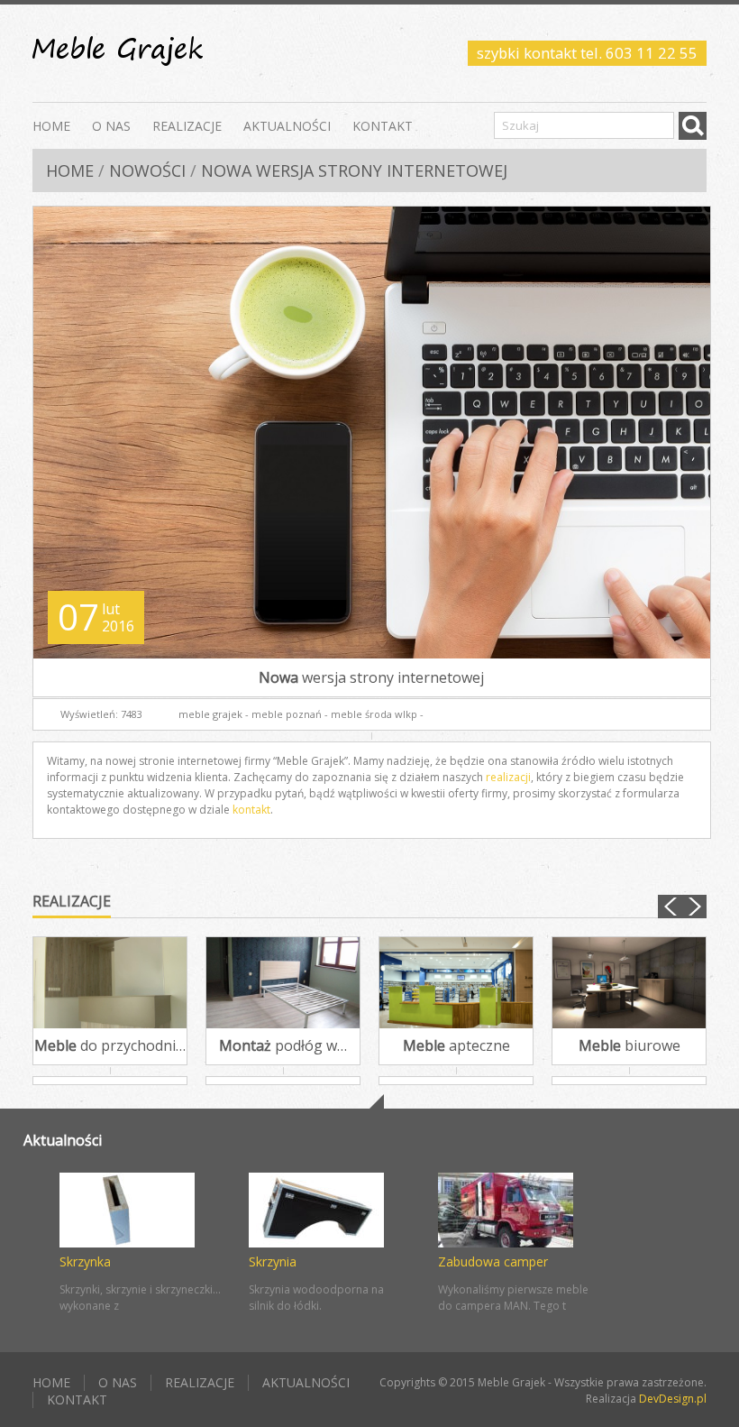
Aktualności (287, 125)
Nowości (147, 170)
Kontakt (382, 125)
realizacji (508, 777)
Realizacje (187, 125)
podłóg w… (283, 1045)
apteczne (456, 1045)
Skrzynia (273, 1261)
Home (51, 125)
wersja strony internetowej (371, 677)
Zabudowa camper (493, 1261)
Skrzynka (85, 1261)
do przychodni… (110, 1045)
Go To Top (369, 1101)
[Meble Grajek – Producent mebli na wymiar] (117, 53)
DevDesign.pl (673, 1398)
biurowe (629, 1045)
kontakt (251, 809)
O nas (111, 125)
